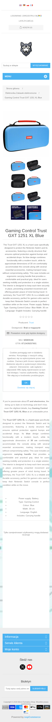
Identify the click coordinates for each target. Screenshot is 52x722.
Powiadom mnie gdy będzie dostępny (28, 333)
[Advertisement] (26, 602)
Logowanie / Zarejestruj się (24, 16)
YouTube (29, 667)
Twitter (22, 667)
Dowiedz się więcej (26, 387)
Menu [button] (8, 76)
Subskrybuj (38, 688)
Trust (31, 322)
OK (26, 383)
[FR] (31, 5)
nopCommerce (32, 717)
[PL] (28, 5)
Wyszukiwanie (40, 65)
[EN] (20, 5)
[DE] (24, 5)
